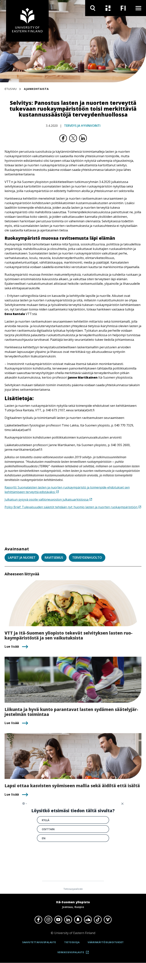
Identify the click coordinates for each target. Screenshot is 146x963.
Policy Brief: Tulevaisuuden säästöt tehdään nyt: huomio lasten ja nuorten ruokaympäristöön (71, 507)
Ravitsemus (54, 557)
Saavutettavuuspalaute (39, 942)
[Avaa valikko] (138, 8)
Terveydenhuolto (87, 557)
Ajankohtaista (36, 89)
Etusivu (11, 89)
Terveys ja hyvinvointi (82, 126)
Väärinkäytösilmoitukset (106, 942)
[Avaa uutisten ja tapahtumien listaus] (108, 8)
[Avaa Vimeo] (107, 919)
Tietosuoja (71, 942)
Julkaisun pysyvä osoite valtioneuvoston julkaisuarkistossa (47, 499)
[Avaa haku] (92, 8)
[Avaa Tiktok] (98, 919)
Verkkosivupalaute (74, 954)
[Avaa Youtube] (58, 919)
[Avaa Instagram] (48, 919)
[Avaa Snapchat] (78, 919)
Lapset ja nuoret (22, 557)
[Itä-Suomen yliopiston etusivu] (27, 21)
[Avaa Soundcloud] (88, 919)
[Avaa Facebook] (38, 919)
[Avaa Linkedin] (68, 919)
